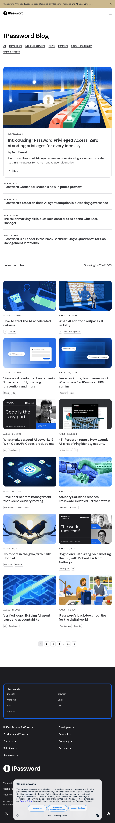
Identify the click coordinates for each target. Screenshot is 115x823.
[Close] (111, 4)
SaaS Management (72, 331)
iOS (13, 393)
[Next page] (74, 643)
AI (9, 171)
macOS (10, 693)
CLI (59, 705)
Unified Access (66, 450)
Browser (62, 693)
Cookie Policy (9, 788)
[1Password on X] (6, 813)
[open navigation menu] (110, 13)
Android (11, 711)
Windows (11, 699)
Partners (63, 507)
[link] (4, 46)
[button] (57, 689)
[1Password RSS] (108, 813)
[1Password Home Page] (13, 13)
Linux (60, 699)
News (15, 171)
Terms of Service (11, 783)
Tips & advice (65, 626)
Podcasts (8, 564)
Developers (13, 450)
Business (74, 507)
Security (12, 331)
